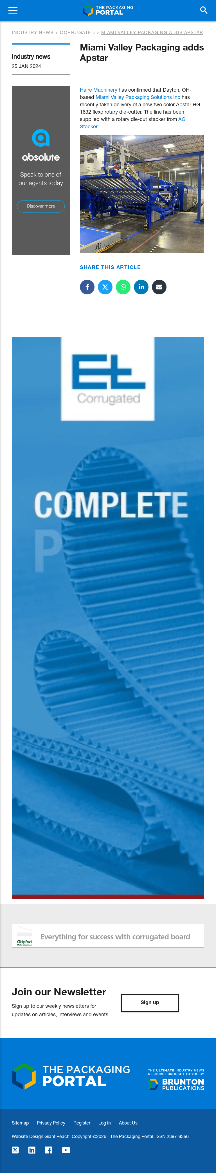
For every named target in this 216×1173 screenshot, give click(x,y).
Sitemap (20, 1122)
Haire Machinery (98, 90)
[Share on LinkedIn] (141, 287)
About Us (128, 1122)
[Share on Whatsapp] (123, 287)
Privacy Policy (51, 1122)
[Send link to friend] (159, 287)
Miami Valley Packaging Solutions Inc (138, 97)
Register (81, 1122)
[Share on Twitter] (105, 287)
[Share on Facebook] (87, 287)
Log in (104, 1122)
